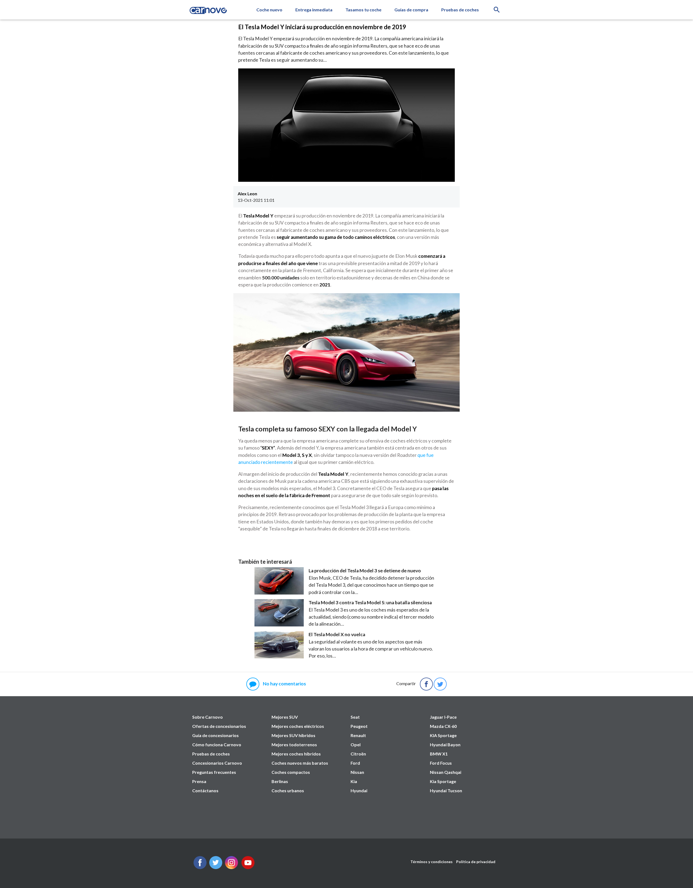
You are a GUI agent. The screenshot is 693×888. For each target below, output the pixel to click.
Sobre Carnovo (207, 716)
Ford (355, 762)
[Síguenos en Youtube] (247, 867)
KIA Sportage (443, 735)
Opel (356, 744)
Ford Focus (441, 762)
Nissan (357, 772)
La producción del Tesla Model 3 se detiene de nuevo (365, 570)
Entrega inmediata (313, 9)
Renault (358, 735)
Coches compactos (291, 772)
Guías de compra (411, 9)
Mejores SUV (285, 716)
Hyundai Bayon (445, 744)
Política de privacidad (475, 861)
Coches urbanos (288, 790)
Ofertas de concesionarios (219, 726)
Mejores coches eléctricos (298, 726)
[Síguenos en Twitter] (200, 867)
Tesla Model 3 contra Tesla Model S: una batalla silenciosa (370, 602)
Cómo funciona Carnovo (216, 744)
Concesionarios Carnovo (217, 762)
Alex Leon (247, 193)
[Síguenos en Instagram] (231, 867)
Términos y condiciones (431, 861)
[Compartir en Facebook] (426, 684)
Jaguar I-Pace (443, 716)
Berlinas (280, 781)
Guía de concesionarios (215, 735)
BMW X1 (439, 753)
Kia (354, 781)
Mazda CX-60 (443, 726)
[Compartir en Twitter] (440, 684)
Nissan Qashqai (445, 772)
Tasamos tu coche (363, 9)
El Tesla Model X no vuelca (337, 634)
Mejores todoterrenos (294, 744)
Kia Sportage (443, 781)
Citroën (358, 753)
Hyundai (359, 790)
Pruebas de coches (460, 9)
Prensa (199, 781)
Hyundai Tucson (446, 790)
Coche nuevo (269, 9)
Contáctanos (205, 790)
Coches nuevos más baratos (300, 762)
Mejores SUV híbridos (293, 735)
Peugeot (359, 726)
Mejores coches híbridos (296, 753)
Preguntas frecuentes (214, 772)
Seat (355, 716)
